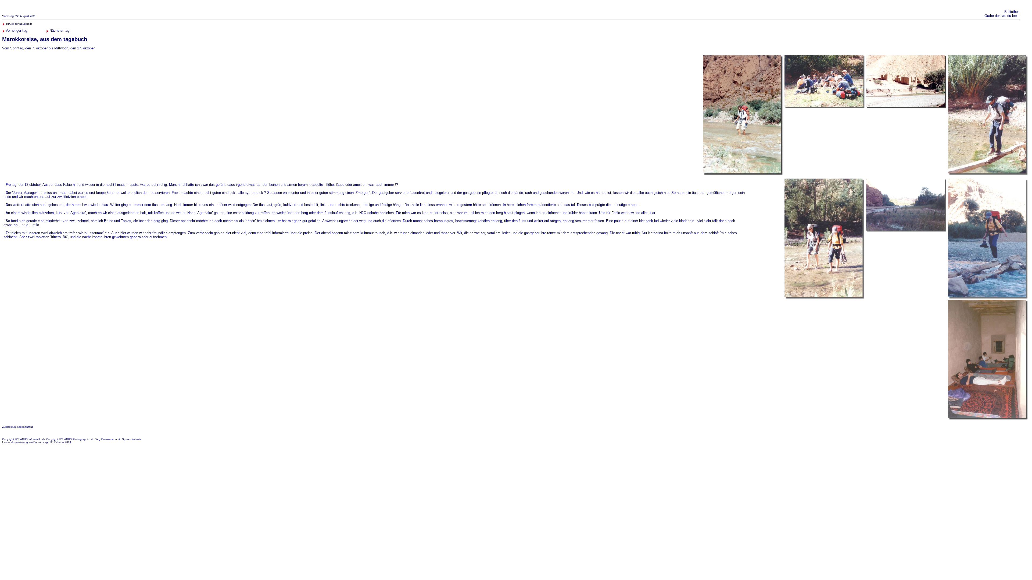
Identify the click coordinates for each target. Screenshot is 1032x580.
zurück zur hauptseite (19, 23)
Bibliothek (1012, 12)
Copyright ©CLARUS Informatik (21, 439)
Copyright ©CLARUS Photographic (67, 439)
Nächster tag (59, 30)
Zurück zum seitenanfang (18, 426)
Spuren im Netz (131, 439)
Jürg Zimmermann (106, 439)
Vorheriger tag (16, 30)
